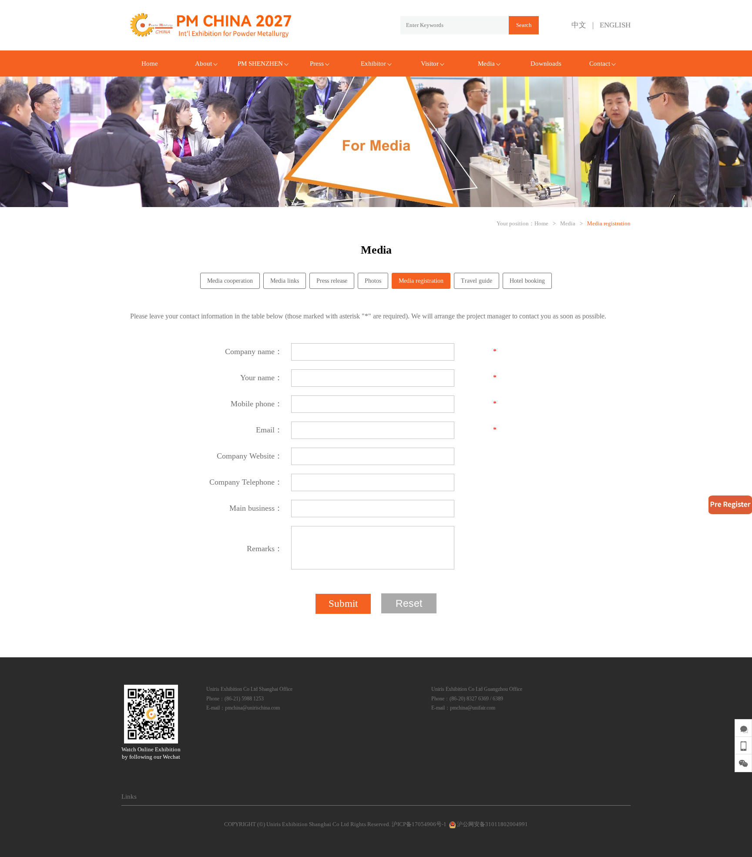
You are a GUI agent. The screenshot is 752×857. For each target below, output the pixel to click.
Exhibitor (373, 63)
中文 (578, 25)
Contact (599, 63)
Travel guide (476, 281)
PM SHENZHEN (260, 63)
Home (149, 63)
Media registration (609, 223)
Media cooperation (230, 281)
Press (317, 63)
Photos (373, 281)
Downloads (545, 63)
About (203, 63)
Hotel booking (527, 281)
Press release (331, 281)
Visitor (430, 63)
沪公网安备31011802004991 (492, 824)
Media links (284, 281)
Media (486, 63)
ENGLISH (615, 25)
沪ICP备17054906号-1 (419, 824)
